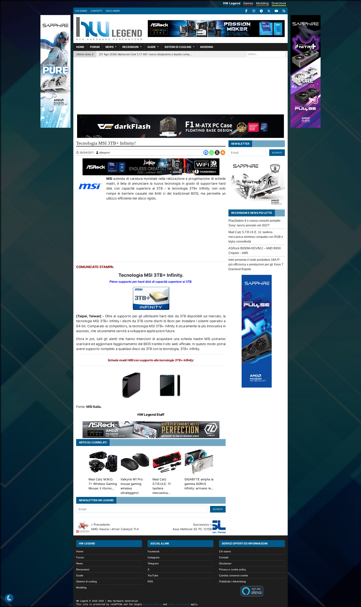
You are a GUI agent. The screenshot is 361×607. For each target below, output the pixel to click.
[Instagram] (254, 11)
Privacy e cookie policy (232, 569)
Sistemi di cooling (178, 46)
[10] (131, 385)
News (109, 46)
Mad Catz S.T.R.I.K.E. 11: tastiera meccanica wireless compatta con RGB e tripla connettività (255, 237)
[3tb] (151, 298)
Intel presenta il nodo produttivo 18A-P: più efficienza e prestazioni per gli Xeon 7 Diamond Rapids (255, 264)
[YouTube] (276, 11)
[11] (170, 385)
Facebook (153, 551)
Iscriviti (218, 509)
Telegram (153, 563)
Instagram (154, 557)
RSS (150, 581)
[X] (269, 11)
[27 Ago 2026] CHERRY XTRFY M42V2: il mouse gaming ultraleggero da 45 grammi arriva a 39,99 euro (146, 54)
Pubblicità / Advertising (232, 581)
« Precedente (115, 527)
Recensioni (130, 46)
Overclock (279, 3)
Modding (262, 3)
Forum (95, 46)
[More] (222, 152)
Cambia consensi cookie (233, 575)
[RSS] (284, 11)
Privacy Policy (152, 604)
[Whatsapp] (211, 152)
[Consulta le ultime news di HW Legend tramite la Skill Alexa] (252, 591)
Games (248, 3)
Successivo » (192, 527)
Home (80, 46)
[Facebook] (246, 11)
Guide (151, 46)
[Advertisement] (180, 85)
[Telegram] (261, 11)
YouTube (153, 575)
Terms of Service (178, 604)
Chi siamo (81, 10)
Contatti (96, 10)
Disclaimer (113, 10)
